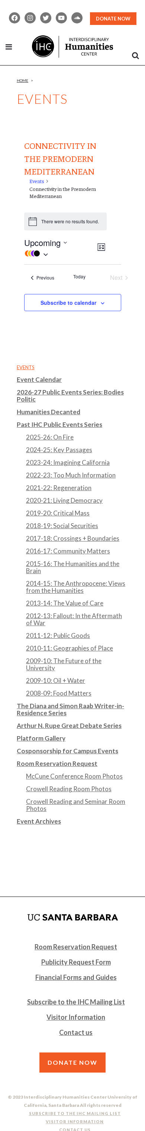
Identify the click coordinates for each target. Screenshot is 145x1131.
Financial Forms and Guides (76, 977)
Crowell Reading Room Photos (69, 789)
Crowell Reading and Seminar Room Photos (75, 805)
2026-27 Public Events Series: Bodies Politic (70, 395)
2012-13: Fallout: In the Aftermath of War (74, 619)
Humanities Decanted (48, 412)
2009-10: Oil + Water (55, 680)
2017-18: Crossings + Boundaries (72, 538)
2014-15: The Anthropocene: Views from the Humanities (75, 586)
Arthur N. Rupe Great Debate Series (69, 725)
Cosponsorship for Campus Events (67, 751)
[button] (60, 253)
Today (79, 276)
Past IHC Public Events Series (59, 424)
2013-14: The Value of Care (64, 603)
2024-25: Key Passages (59, 450)
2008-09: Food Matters (58, 693)
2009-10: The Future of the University (64, 664)
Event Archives (39, 821)
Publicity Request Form (76, 962)
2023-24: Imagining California (68, 462)
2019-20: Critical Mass (58, 513)
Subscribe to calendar (68, 302)
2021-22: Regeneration (58, 488)
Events (36, 181)
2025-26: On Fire (50, 437)
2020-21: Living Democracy (64, 500)
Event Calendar (39, 379)
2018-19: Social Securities (62, 526)
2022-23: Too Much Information (71, 475)
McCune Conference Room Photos (74, 776)
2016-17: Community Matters (68, 551)
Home (22, 80)
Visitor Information (75, 1017)
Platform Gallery (41, 738)
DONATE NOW (113, 19)
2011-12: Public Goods (58, 635)
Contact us (76, 1032)
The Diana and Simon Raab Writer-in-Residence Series (70, 709)
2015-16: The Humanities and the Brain (72, 567)
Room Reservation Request (57, 763)
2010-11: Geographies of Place (69, 648)
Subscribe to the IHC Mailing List (76, 1002)
